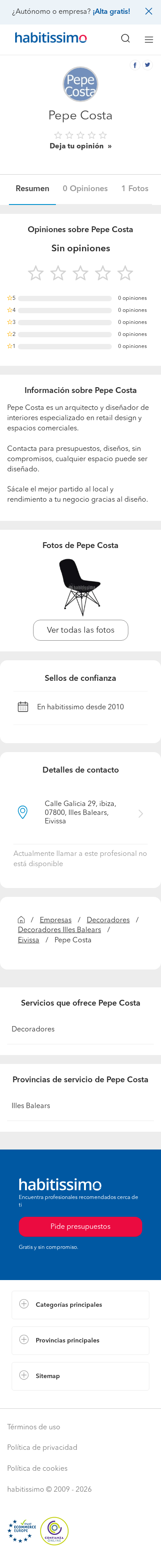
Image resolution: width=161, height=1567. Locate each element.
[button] (80, 1305)
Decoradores (108, 920)
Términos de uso (33, 1427)
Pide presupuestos (80, 1552)
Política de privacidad (42, 1448)
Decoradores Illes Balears (59, 930)
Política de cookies (37, 1469)
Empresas (56, 920)
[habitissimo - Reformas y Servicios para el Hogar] (40, 40)
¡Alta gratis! (111, 12)
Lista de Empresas (41, 1399)
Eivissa (28, 940)
